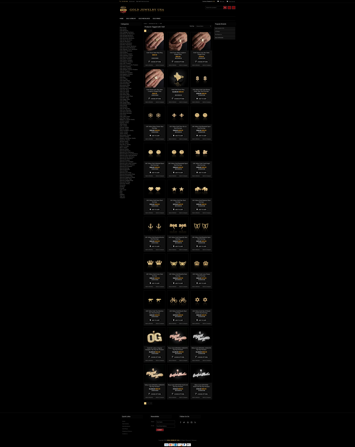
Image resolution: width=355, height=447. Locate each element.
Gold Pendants (124, 52)
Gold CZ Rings (124, 79)
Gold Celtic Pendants (125, 63)
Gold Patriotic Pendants (126, 60)
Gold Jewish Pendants (126, 68)
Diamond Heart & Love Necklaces (129, 154)
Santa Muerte (123, 124)
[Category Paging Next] (153, 31)
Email (152, 425)
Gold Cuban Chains (125, 116)
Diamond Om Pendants (126, 166)
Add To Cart (202, 98)
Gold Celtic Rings (124, 90)
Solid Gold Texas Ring (177, 89)
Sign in (137, 1)
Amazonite (122, 185)
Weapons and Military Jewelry (128, 138)
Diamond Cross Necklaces (127, 152)
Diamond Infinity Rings (126, 179)
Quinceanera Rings (125, 85)
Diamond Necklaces (125, 150)
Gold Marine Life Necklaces (127, 33)
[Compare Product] (229, 7)
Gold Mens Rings (124, 97)
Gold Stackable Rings (125, 82)
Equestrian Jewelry (125, 140)
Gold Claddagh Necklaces (127, 32)
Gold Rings (123, 77)
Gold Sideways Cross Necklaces (128, 49)
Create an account (145, 1)
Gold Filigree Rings (125, 80)
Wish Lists (222, 1)
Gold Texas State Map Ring (155, 52)
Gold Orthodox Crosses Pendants (129, 69)
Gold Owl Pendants (125, 76)
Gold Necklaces (124, 30)
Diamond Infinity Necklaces (127, 157)
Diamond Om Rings (125, 182)
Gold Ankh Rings (124, 86)
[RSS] (195, 422)
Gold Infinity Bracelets (126, 113)
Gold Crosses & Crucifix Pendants (129, 65)
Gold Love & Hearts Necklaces (128, 46)
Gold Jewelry (123, 29)
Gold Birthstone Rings (125, 88)
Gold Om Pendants (125, 71)
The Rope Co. (218, 34)
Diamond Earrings (124, 168)
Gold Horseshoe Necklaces (127, 38)
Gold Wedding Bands (125, 104)
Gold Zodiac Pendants (126, 58)
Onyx (121, 191)
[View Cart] (233, 7)
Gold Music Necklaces (126, 44)
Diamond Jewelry (124, 149)
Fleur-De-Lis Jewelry (125, 144)
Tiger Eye (122, 196)
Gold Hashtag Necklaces (126, 35)
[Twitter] (184, 422)
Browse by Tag (153, 23)
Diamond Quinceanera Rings (127, 174)
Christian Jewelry (124, 127)
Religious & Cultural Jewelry (127, 119)
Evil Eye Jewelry (124, 143)
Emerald (122, 188)
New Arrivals (123, 27)
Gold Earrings (123, 105)
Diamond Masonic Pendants (127, 165)
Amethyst (122, 186)
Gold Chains (123, 115)
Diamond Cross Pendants (126, 161)
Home (145, 23)
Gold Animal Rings (125, 83)
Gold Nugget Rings (125, 99)
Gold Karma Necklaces (126, 43)
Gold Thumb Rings (125, 102)
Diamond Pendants (125, 160)
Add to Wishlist (149, 65)
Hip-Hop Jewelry (124, 141)
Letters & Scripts (124, 146)
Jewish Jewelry (124, 133)
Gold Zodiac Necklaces (126, 51)
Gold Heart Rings (124, 93)
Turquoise (122, 197)
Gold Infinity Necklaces (126, 40)
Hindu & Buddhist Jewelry (126, 130)
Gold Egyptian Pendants (126, 74)
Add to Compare (160, 65)
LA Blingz (217, 31)
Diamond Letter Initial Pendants (128, 163)
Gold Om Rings (124, 101)
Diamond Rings (124, 171)
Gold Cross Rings (124, 91)
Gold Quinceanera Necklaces (127, 47)
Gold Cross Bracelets (125, 110)
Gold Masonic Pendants (126, 72)
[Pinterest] (188, 422)
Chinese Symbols (124, 136)
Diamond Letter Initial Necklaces (128, 155)
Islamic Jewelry (124, 132)
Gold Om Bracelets (125, 108)
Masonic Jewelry (124, 129)
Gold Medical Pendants (126, 57)
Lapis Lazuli (123, 189)
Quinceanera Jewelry (125, 135)
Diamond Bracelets (125, 169)
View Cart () (232, 1)
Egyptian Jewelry (124, 122)
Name (152, 421)
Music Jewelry (123, 147)
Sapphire (122, 194)
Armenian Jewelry (124, 121)
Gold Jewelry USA (219, 28)
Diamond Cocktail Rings (126, 175)
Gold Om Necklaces (125, 41)
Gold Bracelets (124, 107)
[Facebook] (180, 422)
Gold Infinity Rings (125, 94)
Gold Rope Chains (124, 118)
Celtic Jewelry (123, 125)
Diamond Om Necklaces (126, 158)
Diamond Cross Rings (125, 172)
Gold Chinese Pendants (126, 54)
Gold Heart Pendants (125, 66)
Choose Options (156, 61)
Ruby (121, 193)
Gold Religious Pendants (126, 61)
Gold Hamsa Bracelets (126, 111)
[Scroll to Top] (233, 409)
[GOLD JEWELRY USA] (143, 12)
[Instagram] (191, 422)
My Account (132, 1)
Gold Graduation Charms (126, 55)
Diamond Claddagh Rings (126, 180)
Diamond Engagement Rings (127, 177)
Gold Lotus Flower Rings (126, 96)
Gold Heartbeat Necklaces (127, 36)
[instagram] (199, 422)
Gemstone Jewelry (125, 183)
